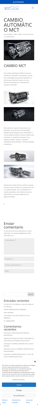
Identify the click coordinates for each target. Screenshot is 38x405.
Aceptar (19, 385)
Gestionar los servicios (18, 379)
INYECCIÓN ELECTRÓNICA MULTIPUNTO (17, 341)
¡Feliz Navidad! (8, 312)
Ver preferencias (19, 396)
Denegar (19, 390)
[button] (35, 362)
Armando (9, 34)
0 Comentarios (9, 37)
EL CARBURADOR (9, 321)
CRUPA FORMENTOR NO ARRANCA (15, 309)
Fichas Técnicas (28, 34)
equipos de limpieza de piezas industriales (18, 338)
